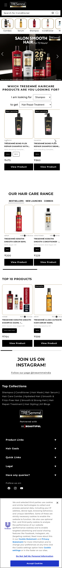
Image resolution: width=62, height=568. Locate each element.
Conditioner (22, 392)
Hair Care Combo (12, 396)
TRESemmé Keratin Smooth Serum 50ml (15, 240)
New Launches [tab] (34, 201)
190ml (37, 249)
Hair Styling (31, 404)
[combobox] (31, 13)
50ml (7, 249)
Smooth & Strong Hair (34, 400)
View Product (19, 167)
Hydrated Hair (32, 396)
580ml (16, 154)
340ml (8, 154)
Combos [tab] (48, 201)
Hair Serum (51, 392)
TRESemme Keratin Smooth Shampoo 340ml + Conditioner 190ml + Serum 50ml (17, 321)
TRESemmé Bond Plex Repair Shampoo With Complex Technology (16, 145)
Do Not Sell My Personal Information (34, 556)
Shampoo (7, 392)
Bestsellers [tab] (16, 201)
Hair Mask (37, 392)
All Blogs (45, 404)
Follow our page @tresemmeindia (31, 372)
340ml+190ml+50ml (9, 330)
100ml (37, 330)
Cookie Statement (28, 539)
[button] (6, 5)
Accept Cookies (35, 563)
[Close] (57, 503)
